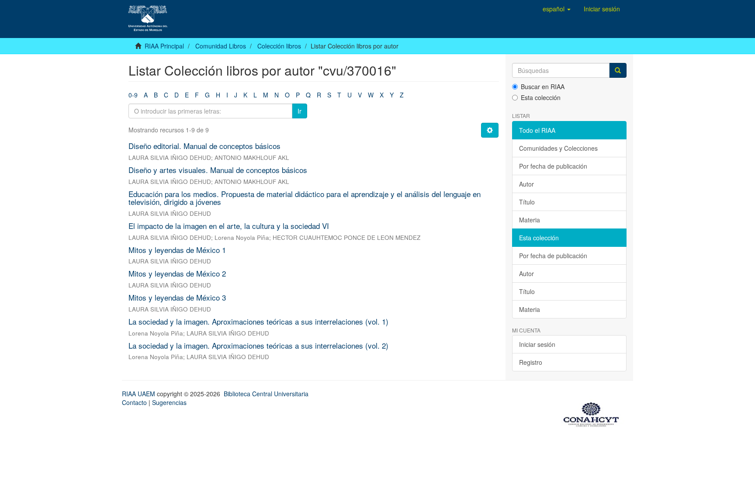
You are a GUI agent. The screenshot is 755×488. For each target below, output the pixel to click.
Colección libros (279, 46)
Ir (299, 111)
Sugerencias (169, 402)
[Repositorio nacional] (593, 412)
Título (527, 201)
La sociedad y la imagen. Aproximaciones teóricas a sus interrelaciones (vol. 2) (258, 345)
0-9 (133, 94)
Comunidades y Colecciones (558, 148)
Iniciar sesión (537, 344)
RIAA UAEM (139, 393)
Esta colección (541, 97)
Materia (529, 219)
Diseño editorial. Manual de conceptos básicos (204, 145)
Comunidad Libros (220, 46)
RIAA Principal (164, 46)
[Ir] (618, 70)
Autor (526, 184)
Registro (530, 362)
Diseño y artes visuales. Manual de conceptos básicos (217, 169)
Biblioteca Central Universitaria (266, 393)
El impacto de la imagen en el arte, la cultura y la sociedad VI (228, 225)
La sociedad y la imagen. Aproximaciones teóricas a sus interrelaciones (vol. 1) (258, 321)
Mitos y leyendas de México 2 (177, 273)
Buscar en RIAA (543, 86)
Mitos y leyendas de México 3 (177, 297)
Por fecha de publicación (553, 166)
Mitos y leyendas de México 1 (177, 249)
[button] (556, 8)
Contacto (134, 402)
